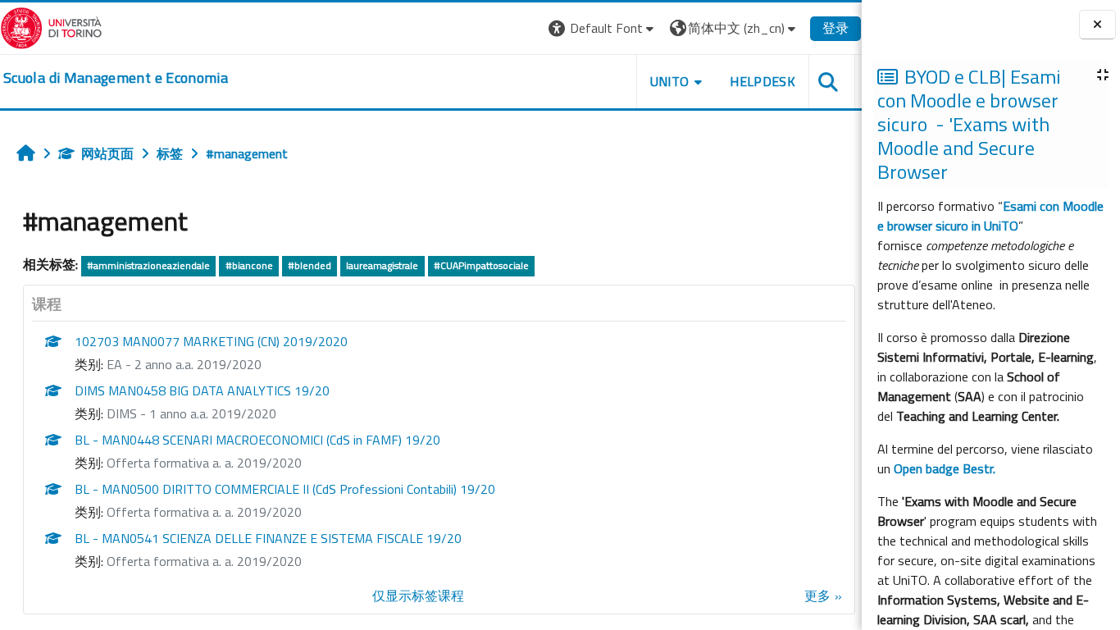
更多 (817, 595)
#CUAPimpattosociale (481, 265)
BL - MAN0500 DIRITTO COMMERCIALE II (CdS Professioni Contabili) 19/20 (285, 489)
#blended (309, 265)
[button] (603, 28)
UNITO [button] (670, 81)
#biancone (249, 265)
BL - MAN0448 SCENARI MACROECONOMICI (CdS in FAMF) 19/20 (257, 440)
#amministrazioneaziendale (148, 265)
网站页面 (107, 153)
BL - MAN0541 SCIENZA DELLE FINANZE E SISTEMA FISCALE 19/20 (268, 538)
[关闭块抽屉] (1097, 25)
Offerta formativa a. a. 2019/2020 (204, 462)
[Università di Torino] (51, 26)
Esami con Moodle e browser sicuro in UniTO (990, 215)
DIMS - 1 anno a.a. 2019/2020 (191, 413)
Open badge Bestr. (944, 468)
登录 (835, 28)
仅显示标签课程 (418, 595)
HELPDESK (762, 81)
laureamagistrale (382, 265)
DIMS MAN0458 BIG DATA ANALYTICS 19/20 (202, 390)
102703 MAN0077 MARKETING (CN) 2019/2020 (211, 341)
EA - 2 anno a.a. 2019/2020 (184, 364)
